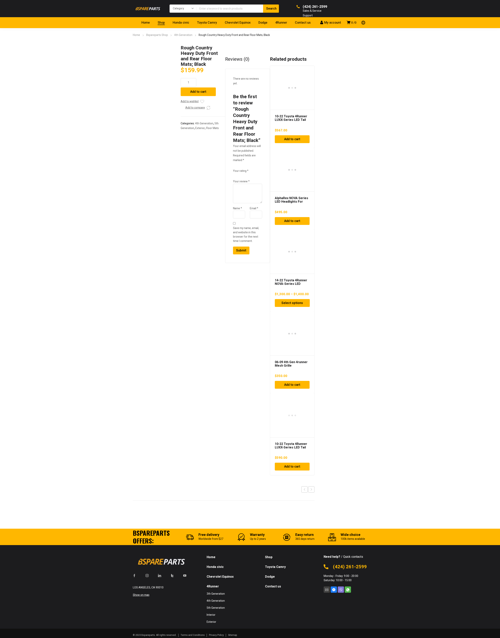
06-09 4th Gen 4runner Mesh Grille (291, 364)
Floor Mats (212, 128)
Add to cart (198, 91)
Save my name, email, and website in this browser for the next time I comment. (246, 234)
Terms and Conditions (193, 635)
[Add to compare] (208, 108)
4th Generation (183, 35)
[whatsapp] (348, 589)
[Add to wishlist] (202, 101)
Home (136, 35)
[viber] (341, 589)
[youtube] (185, 575)
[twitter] (172, 575)
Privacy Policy (216, 635)
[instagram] (147, 575)
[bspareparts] (147, 8)
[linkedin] (159, 575)
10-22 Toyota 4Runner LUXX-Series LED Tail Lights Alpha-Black (291, 447)
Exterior (200, 128)
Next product (311, 489)
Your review (241, 181)
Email (254, 208)
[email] (327, 589)
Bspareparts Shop (157, 35)
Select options (292, 303)
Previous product (304, 489)
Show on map (141, 595)
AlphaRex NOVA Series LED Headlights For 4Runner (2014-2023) (291, 202)
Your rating (240, 171)
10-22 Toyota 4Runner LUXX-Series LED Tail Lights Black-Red (291, 120)
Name (237, 208)
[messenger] (334, 589)
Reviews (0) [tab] (237, 59)
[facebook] (134, 575)
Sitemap (232, 635)
